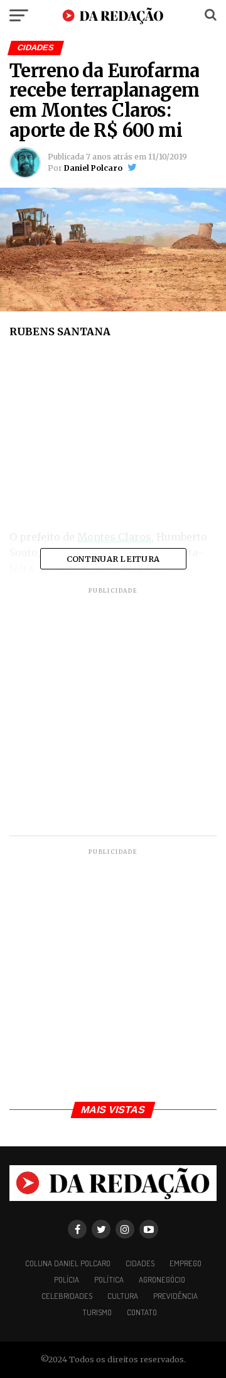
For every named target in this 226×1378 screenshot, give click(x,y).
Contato (142, 1312)
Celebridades (66, 1296)
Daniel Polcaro (93, 168)
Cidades (140, 1263)
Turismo (97, 1312)
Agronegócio (162, 1279)
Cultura (122, 1296)
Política (109, 1279)
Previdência (175, 1296)
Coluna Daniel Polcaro (67, 1263)
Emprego (186, 1263)
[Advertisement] (113, 438)
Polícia (66, 1279)
